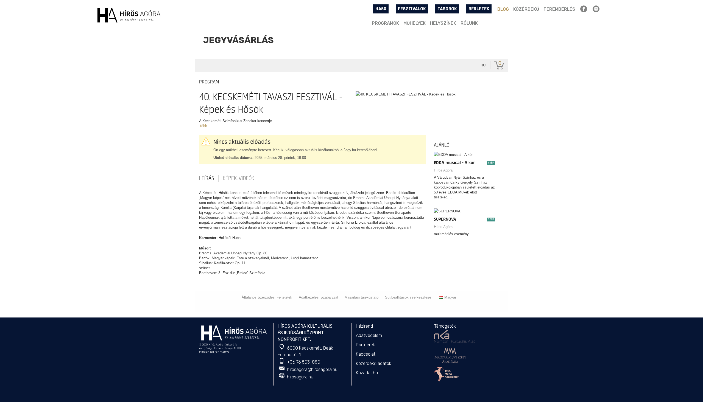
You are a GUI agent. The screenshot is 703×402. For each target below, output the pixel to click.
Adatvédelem (369, 335)
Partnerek (365, 344)
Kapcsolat (365, 354)
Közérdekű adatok (373, 363)
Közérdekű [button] (526, 9)
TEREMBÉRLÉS (559, 9)
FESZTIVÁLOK (412, 9)
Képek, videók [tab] (238, 178)
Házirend (364, 326)
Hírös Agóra (443, 170)
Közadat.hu (367, 372)
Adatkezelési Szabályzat (318, 297)
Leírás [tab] (206, 178)
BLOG (503, 9)
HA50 (380, 9)
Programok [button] (385, 23)
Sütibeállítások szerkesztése (408, 297)
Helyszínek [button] (443, 23)
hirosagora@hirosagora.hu (312, 369)
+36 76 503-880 (303, 362)
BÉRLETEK (478, 9)
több (203, 126)
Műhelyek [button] (414, 23)
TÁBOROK (447, 9)
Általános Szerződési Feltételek (267, 297)
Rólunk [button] (469, 23)
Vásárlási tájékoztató (361, 297)
